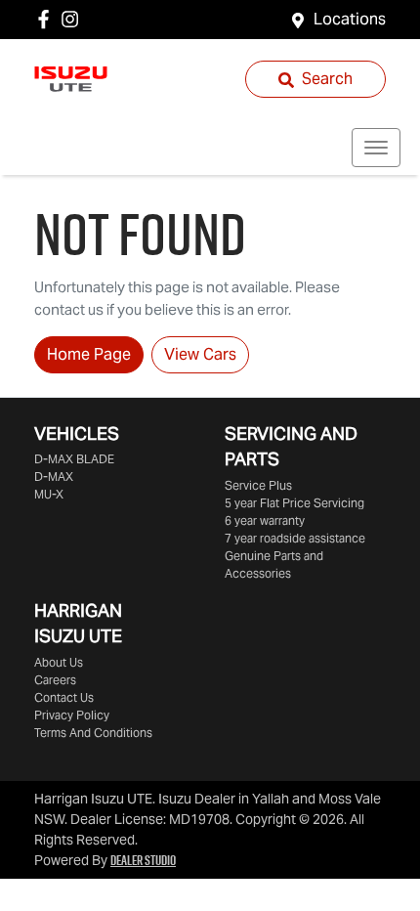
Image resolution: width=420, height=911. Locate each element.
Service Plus (258, 485)
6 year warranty (265, 520)
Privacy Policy (71, 715)
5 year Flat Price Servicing (294, 503)
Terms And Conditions (93, 732)
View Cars (200, 354)
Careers (55, 679)
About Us (58, 662)
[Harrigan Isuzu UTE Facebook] (47, 19)
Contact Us (64, 697)
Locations (350, 19)
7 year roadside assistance (295, 538)
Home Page (89, 354)
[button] (376, 147)
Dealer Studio (143, 860)
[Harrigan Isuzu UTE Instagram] (74, 19)
